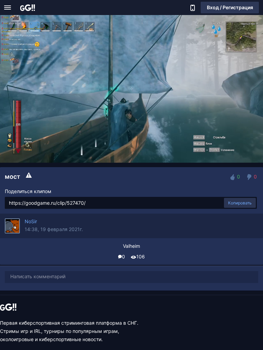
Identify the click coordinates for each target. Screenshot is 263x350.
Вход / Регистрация (230, 7)
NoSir (31, 221)
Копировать (240, 202)
